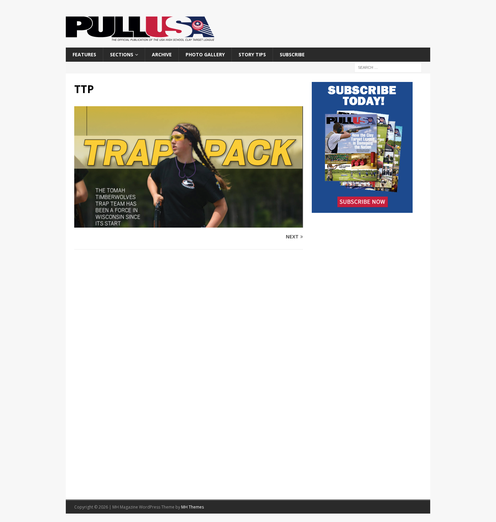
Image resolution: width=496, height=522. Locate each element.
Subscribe (292, 54)
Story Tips (252, 54)
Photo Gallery (205, 54)
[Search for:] (388, 67)
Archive (162, 54)
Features (84, 54)
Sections (121, 54)
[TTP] (188, 224)
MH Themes (192, 507)
